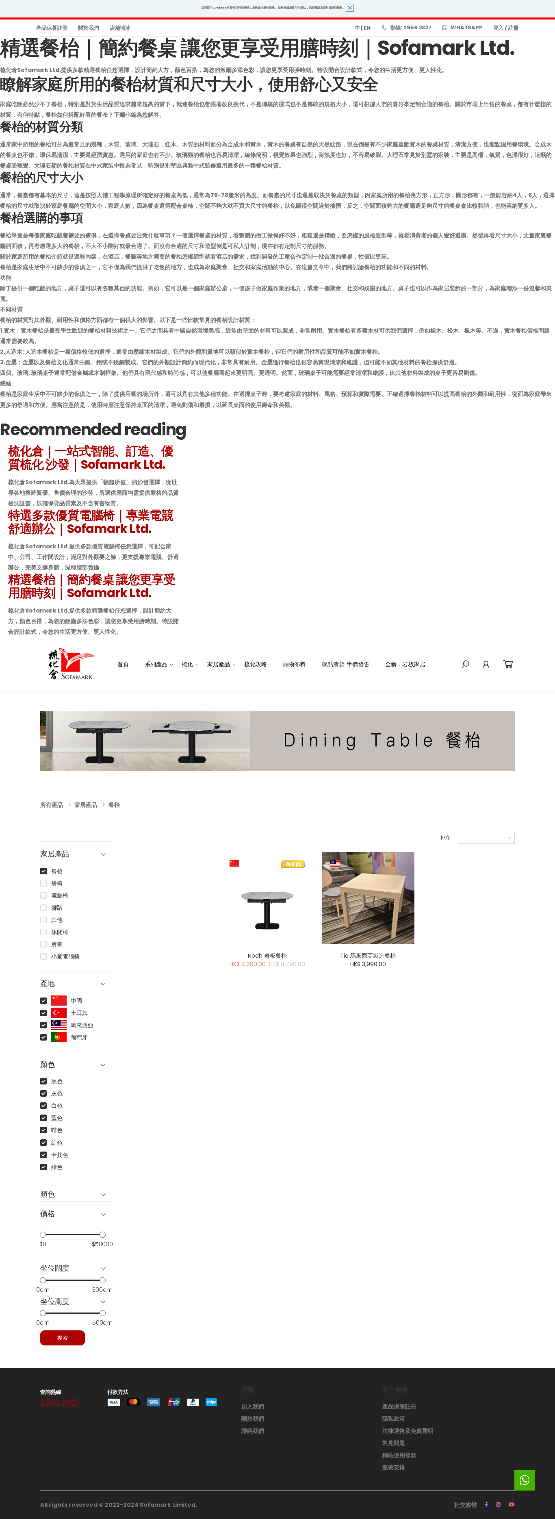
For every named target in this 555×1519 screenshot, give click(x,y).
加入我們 (252, 1406)
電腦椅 (59, 895)
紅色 (57, 1143)
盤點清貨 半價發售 (345, 664)
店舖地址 (120, 28)
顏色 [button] (47, 1064)
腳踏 (57, 908)
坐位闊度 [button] (54, 1268)
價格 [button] (47, 1214)
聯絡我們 (252, 1431)
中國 (76, 1001)
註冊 (513, 28)
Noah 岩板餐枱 (267, 956)
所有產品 (51, 805)
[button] (465, 664)
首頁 (123, 664)
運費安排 (393, 1467)
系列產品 (156, 664)
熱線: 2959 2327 (410, 27)
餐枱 (114, 805)
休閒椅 (59, 932)
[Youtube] (512, 1504)
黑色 (57, 1081)
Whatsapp (467, 27)
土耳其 (79, 1013)
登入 (498, 28)
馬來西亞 (82, 1025)
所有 (57, 944)
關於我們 (88, 28)
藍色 (57, 1118)
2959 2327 (60, 1402)
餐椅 (57, 883)
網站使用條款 (399, 1455)
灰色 (57, 1093)
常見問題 (393, 1443)
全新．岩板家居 (405, 664)
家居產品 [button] (54, 854)
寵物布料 (294, 664)
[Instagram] (498, 1504)
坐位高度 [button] (54, 1301)
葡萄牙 (79, 1037)
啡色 (57, 1130)
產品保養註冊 (51, 28)
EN (367, 28)
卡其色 (59, 1155)
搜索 (62, 1338)
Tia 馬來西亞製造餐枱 (368, 956)
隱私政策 (393, 1419)
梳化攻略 (255, 664)
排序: (445, 837)
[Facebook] (486, 1504)
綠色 (57, 1167)
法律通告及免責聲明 (408, 1431)
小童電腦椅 (65, 956)
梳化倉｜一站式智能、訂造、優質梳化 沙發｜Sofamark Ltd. (90, 457)
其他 (57, 920)
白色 (57, 1106)
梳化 (187, 664)
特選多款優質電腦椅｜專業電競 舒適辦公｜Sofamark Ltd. (90, 521)
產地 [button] (47, 984)
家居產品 (218, 664)
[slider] (43, 1234)
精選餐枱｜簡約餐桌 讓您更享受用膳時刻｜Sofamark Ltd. (92, 586)
